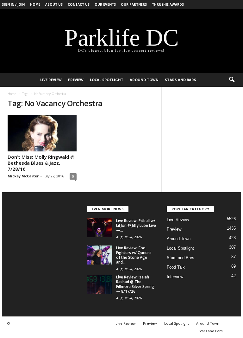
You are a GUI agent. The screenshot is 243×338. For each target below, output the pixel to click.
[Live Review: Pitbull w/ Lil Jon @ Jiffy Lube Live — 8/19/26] (99, 227)
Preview (76, 79)
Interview (175, 276)
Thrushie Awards (168, 4)
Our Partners (134, 4)
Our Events (105, 4)
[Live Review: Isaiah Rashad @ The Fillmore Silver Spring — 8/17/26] (99, 284)
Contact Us (79, 4)
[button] (232, 80)
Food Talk (176, 267)
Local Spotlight (106, 79)
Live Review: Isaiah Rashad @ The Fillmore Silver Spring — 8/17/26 (135, 284)
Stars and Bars (180, 79)
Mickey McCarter (23, 176)
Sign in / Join (13, 4)
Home (35, 4)
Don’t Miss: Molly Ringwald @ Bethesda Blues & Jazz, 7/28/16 (41, 163)
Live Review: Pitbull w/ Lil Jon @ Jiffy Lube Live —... (136, 225)
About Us (54, 4)
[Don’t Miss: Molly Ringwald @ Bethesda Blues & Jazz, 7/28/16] (42, 133)
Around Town (144, 79)
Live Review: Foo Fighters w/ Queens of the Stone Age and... (134, 255)
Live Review (51, 79)
